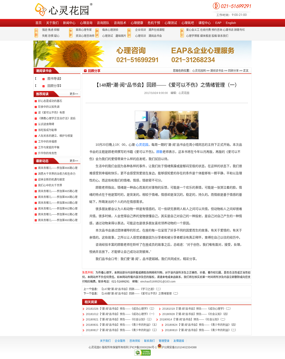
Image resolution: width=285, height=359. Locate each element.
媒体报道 (205, 35)
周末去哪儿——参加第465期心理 (57, 191)
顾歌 (159, 152)
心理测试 (171, 23)
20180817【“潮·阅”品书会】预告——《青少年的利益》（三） (122, 330)
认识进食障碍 (46, 124)
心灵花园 (142, 144)
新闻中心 (69, 23)
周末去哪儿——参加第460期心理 (57, 220)
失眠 (44, 35)
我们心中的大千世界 (50, 185)
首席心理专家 (84, 29)
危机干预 (154, 23)
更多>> (74, 93)
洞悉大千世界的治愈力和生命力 (56, 173)
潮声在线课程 (157, 29)
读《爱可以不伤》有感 (51, 112)
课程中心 (204, 23)
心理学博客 (193, 35)
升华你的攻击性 (47, 153)
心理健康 (137, 23)
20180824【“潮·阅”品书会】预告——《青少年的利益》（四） (201, 324)
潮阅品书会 (155, 35)
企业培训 (140, 29)
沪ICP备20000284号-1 (143, 347)
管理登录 (164, 340)
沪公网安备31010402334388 (179, 347)
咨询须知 (134, 340)
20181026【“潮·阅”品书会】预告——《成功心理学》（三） (121, 308)
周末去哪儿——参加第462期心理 (57, 208)
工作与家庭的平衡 (48, 147)
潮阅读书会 (217, 70)
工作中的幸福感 (47, 141)
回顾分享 (53, 85)
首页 (38, 23)
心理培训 (140, 35)
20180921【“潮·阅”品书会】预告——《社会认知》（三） (119, 319)
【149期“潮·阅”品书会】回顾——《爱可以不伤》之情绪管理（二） (140, 293)
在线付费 (205, 29)
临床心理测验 (110, 29)
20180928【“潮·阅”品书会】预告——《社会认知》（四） (196, 314)
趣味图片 (121, 35)
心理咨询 (86, 23)
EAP (218, 23)
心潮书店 (228, 29)
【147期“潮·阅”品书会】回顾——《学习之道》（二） (131, 289)
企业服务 (120, 340)
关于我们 (52, 23)
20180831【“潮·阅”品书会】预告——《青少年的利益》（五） (122, 324)
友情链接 (178, 340)
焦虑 (50, 29)
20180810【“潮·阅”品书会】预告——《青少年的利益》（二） (201, 330)
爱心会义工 (193, 29)
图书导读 (53, 78)
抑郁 (56, 29)
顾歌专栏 (239, 29)
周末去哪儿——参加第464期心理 (57, 197)
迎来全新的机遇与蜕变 (51, 179)
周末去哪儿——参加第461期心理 (57, 214)
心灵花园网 (63, 9)
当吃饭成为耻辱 (47, 130)
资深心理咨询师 (85, 35)
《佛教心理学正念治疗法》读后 (56, 118)
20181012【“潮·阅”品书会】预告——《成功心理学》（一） (121, 314)
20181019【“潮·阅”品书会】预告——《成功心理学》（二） (197, 308)
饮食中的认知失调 (48, 106)
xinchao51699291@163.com (157, 281)
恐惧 (50, 35)
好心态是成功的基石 (50, 101)
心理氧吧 (187, 23)
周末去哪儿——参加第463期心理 (57, 202)
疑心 (56, 35)
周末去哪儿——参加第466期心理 (57, 168)
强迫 (44, 29)
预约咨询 (217, 29)
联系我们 (223, 35)
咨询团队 (103, 23)
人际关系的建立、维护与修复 (55, 135)
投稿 (214, 35)
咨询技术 (120, 23)
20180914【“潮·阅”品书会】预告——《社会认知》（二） (193, 319)
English (231, 23)
